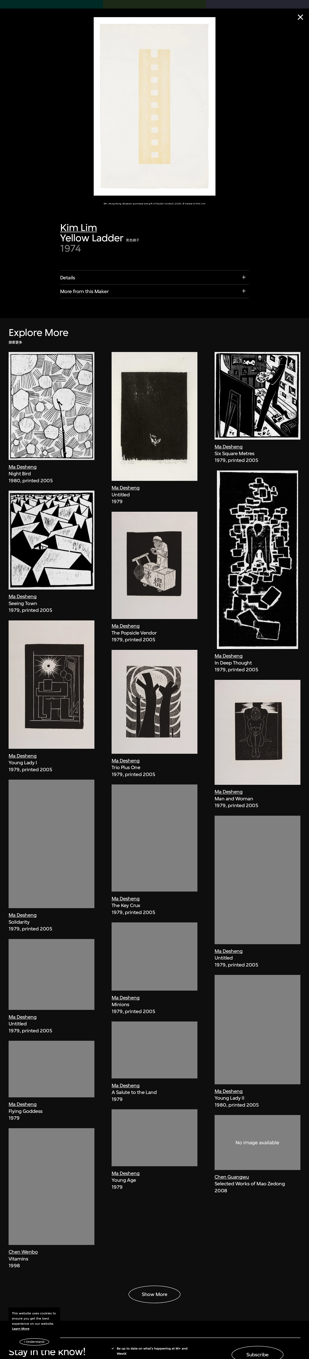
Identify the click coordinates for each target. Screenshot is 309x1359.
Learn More (20, 1329)
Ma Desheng (22, 467)
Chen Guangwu (232, 1177)
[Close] (300, 17)
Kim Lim (78, 227)
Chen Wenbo (23, 1252)
